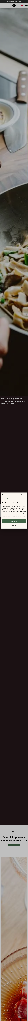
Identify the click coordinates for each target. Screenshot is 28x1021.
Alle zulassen (14, 521)
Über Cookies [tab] (23, 498)
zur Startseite (14, 845)
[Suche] (4, 5)
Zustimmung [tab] (5, 498)
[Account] (24, 5)
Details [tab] (14, 498)
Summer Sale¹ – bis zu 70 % (14, 1)
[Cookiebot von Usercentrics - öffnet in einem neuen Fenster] (20, 494)
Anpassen (13, 525)
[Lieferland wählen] (22, 5)
